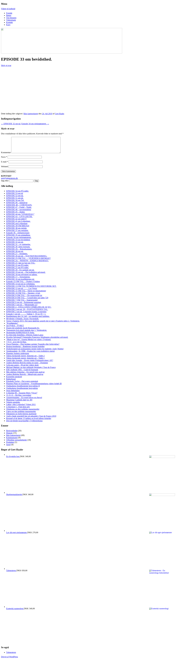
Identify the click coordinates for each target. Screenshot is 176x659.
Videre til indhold (8, 9)
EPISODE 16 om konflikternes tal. (20, 279)
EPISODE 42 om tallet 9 (16, 219)
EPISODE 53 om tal (14, 193)
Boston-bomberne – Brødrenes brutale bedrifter (25, 346)
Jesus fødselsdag (13, 390)
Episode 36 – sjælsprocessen (17, 233)
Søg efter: (5, 181)
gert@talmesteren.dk (9, 178)
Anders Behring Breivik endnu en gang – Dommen (27, 363)
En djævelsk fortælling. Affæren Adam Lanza (24, 335)
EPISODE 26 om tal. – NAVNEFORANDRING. (26, 256)
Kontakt (9, 22)
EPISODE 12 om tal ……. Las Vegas (21, 288)
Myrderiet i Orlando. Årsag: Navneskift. (22, 319)
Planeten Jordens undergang (17, 353)
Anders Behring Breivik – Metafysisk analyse (24, 374)
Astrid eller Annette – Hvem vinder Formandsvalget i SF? (29, 360)
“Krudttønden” (12, 323)
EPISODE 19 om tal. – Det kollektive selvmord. (25, 272)
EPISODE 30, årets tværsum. (18, 247)
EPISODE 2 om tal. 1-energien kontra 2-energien (26, 312)
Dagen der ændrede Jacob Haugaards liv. (23, 328)
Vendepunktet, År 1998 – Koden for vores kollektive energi (30, 351)
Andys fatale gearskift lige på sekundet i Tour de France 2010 (31, 416)
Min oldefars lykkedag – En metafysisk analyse (25, 372)
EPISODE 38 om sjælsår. (16, 228)
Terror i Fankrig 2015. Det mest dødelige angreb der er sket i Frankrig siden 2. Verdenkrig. (43, 321)
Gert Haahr (59, 114)
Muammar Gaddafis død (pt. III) (19, 400)
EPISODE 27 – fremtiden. (17, 254)
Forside (9, 13)
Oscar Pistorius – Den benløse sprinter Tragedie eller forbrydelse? (32, 344)
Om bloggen (11, 18)
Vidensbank (11, 20)
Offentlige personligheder (16, 440)
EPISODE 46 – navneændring (18, 209)
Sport (8, 444)
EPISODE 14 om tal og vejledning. (20, 284)
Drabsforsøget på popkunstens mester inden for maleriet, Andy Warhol (34, 349)
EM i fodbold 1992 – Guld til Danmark (22, 370)
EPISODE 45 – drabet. (15, 212)
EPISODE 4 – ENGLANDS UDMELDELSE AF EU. (28, 307)
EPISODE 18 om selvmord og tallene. (21, 274)
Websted (4, 166)
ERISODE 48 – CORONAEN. (19, 205)
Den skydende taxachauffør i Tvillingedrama (24, 421)
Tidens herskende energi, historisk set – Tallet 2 (25, 356)
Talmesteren (11, 652)
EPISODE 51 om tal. (14, 198)
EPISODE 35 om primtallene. (18, 235)
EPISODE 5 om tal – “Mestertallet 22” (22, 305)
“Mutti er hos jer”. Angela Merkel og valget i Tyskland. (28, 339)
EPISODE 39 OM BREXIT (17, 226)
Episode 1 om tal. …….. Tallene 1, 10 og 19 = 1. (26, 314)
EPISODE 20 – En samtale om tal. (20, 270)
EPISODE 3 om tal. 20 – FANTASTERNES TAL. (27, 309)
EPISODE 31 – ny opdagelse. (18, 244)
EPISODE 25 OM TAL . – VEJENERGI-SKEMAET (28, 258)
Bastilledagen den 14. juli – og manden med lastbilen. (28, 316)
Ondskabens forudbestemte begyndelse (22, 388)
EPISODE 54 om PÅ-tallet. (17, 191)
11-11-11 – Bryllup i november (18, 395)
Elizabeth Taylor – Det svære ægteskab (22, 381)
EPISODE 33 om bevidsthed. (18, 240)
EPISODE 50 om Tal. (15, 200)
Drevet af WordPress (9, 657)
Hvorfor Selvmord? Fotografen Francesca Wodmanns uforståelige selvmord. (37, 337)
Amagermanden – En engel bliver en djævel (24, 397)
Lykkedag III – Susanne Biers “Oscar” (21, 393)
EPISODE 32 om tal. (11, 124)
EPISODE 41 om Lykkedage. (18, 221)
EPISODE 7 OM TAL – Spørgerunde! (22, 300)
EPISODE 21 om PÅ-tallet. (17, 267)
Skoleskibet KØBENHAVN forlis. (20, 332)
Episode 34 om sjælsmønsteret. (35, 124)
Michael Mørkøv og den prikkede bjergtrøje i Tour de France (31, 367)
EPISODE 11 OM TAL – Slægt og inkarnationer (26, 291)
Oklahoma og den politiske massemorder (22, 409)
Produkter (10, 442)
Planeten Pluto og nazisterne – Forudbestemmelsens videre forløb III (34, 383)
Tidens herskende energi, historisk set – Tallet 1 (25, 358)
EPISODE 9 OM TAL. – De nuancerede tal (24, 295)
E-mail (4, 162)
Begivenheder (12, 431)
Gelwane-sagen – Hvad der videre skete (22, 365)
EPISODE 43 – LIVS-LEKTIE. (19, 216)
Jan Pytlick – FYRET (15, 325)
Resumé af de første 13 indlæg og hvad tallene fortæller (28, 418)
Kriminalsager (12, 437)
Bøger (8, 15)
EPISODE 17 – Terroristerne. (18, 277)
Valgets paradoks (13, 402)
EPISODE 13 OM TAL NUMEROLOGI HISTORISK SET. (31, 286)
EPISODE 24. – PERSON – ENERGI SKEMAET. (27, 261)
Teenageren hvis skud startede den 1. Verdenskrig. (26, 330)
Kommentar (6, 152)
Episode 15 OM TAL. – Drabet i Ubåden (23, 281)
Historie (9, 433)
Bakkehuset (11, 379)
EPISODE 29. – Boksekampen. (19, 249)
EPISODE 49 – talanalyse (16, 202)
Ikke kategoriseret (31, 114)
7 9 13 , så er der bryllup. (16, 342)
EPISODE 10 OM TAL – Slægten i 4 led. (23, 293)
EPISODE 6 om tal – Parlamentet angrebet (23, 302)
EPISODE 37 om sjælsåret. (17, 230)
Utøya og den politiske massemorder (21, 411)
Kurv (8, 25)
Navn (4, 157)
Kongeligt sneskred (14, 377)
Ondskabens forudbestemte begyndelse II (23, 386)
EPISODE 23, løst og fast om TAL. (20, 263)
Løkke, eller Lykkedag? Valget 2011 (21, 404)
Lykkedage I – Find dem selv (18, 407)
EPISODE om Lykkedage (16, 223)
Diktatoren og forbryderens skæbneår (21, 414)
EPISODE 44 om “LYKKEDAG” (20, 214)
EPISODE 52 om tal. (14, 196)
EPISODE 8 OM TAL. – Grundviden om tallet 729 (27, 298)
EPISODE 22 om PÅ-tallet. (17, 265)
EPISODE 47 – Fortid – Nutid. (19, 207)
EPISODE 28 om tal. (14, 251)
